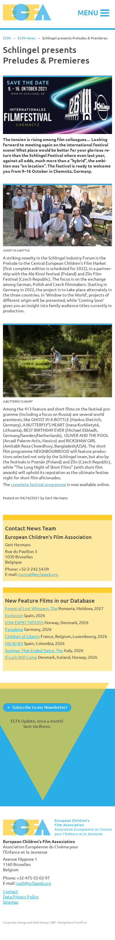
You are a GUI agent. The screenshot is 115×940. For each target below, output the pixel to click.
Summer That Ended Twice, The (34, 650)
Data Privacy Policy (21, 896)
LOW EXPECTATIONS (24, 622)
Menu (88, 12)
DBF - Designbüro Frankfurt (68, 922)
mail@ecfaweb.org (33, 883)
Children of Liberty (22, 636)
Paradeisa (14, 629)
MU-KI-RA (14, 643)
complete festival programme (38, 484)
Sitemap (10, 901)
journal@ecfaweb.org (38, 574)
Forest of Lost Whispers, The (31, 608)
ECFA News (26, 38)
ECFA (7, 38)
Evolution (14, 615)
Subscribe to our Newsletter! (39, 707)
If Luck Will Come (21, 657)
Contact (10, 891)
